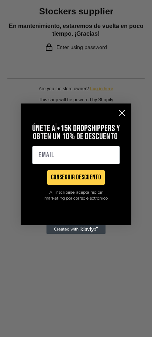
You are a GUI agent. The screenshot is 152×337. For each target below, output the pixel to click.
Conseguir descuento (76, 177)
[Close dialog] (121, 112)
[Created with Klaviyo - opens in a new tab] (76, 229)
